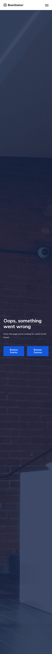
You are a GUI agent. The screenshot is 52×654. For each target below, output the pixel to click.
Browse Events (14, 351)
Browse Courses (38, 351)
